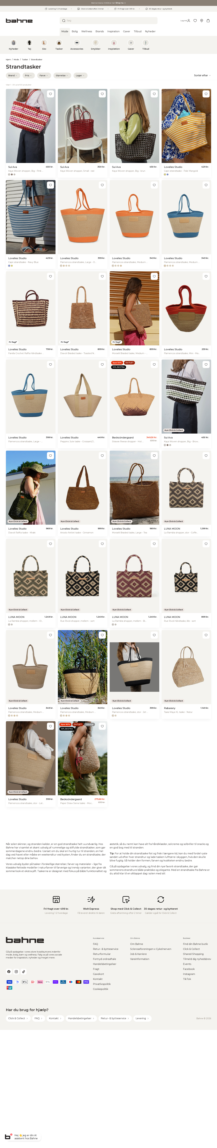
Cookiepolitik (100, 989)
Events (187, 964)
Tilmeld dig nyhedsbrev (197, 959)
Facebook (189, 969)
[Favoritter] (195, 21)
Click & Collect (191, 949)
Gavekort (98, 974)
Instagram (189, 974)
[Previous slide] (10, 44)
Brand (11, 75)
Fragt (96, 969)
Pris (27, 75)
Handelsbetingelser (104, 964)
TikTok (187, 979)
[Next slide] (206, 44)
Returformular (102, 954)
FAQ (95, 944)
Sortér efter (201, 75)
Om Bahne (136, 944)
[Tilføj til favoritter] (50, 93)
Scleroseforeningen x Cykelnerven (150, 949)
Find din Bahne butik (195, 944)
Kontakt (98, 979)
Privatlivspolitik (102, 984)
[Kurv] (208, 21)
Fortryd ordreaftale (104, 959)
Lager (79, 75)
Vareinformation (139, 959)
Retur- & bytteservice (105, 949)
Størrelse (61, 75)
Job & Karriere (138, 954)
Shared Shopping (193, 954)
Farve (42, 75)
